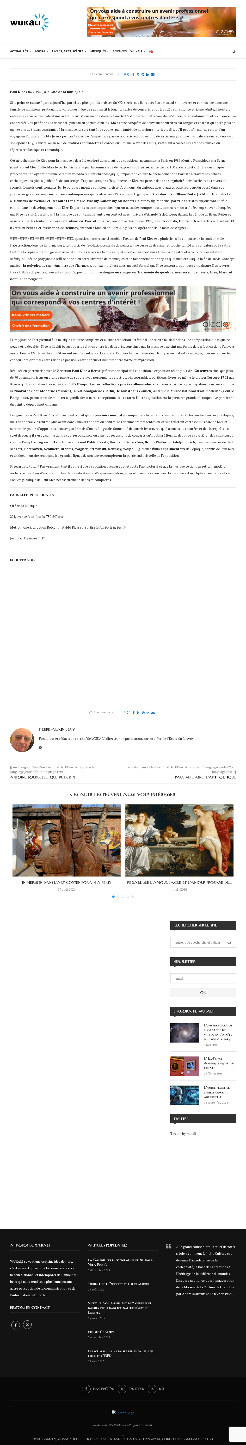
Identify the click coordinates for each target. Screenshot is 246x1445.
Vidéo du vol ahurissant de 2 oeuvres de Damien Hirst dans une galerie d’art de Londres (120, 1308)
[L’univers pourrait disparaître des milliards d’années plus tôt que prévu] (184, 1033)
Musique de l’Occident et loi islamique (118, 1284)
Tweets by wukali (183, 1133)
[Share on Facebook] (133, 74)
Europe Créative (101, 1332)
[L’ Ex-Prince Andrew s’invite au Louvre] (184, 1066)
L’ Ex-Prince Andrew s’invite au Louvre (219, 1063)
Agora (40, 51)
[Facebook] (16, 1325)
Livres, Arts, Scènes (67, 51)
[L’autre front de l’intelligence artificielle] (184, 1095)
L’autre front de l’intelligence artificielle (217, 1092)
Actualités (19, 51)
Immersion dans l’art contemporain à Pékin (66, 882)
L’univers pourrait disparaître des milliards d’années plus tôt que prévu (218, 1032)
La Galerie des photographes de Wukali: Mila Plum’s (120, 1263)
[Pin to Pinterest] (142, 74)
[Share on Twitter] (138, 74)
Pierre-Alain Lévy (57, 729)
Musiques (98, 51)
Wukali (136, 51)
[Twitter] (27, 1325)
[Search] (233, 51)
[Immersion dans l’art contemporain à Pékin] (66, 840)
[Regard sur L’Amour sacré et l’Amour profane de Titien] (179, 840)
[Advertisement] (203, 1179)
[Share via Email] (152, 74)
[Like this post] (128, 74)
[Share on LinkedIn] (147, 74)
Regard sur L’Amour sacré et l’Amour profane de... (179, 882)
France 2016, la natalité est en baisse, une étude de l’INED (120, 1354)
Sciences (120, 51)
